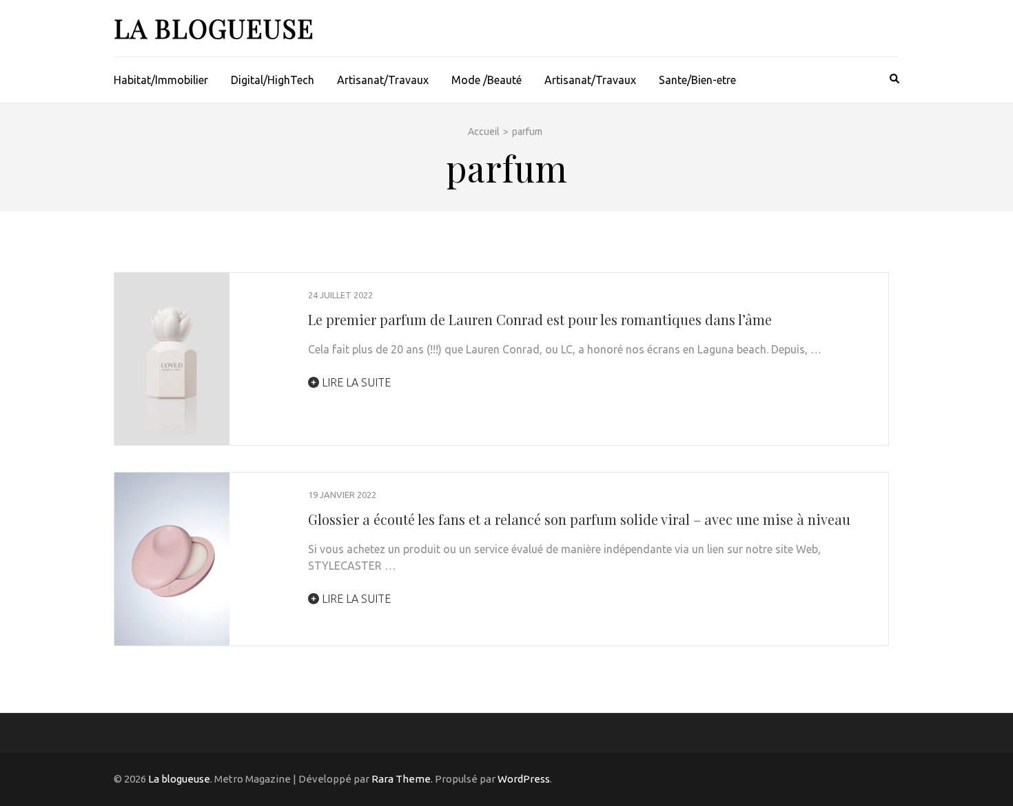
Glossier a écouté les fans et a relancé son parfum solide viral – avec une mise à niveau (579, 519)
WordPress (524, 779)
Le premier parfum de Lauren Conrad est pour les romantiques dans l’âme (540, 319)
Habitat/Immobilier (161, 80)
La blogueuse (214, 27)
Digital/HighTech (272, 80)
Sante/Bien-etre (697, 80)
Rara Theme (401, 779)
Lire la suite (355, 382)
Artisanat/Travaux (383, 80)
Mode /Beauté (486, 80)
